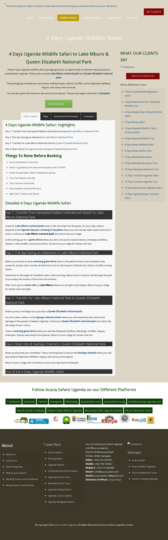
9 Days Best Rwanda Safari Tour (141, 163)
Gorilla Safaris (55, 452)
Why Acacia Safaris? (16, 472)
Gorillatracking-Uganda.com (144, 401)
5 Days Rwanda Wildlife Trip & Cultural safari (140, 130)
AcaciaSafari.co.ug (114, 401)
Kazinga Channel (33, 149)
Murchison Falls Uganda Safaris (103, 410)
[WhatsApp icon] (77, 530)
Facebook (29, 401)
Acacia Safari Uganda (65, 524)
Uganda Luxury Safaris (60, 495)
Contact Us (11, 460)
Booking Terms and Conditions (22, 479)
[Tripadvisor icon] (91, 530)
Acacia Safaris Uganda (143, 466)
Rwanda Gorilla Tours (59, 483)
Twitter (42, 401)
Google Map (114, 479)
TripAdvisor (13, 401)
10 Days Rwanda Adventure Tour (142, 169)
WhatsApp (71, 401)
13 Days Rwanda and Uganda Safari (143, 187)
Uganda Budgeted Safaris (61, 501)
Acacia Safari (138, 460)
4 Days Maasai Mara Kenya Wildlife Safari (143, 113)
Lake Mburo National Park (85, 131)
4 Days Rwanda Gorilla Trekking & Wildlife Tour (142, 103)
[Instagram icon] (88, 530)
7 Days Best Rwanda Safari (138, 156)
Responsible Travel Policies (20, 485)
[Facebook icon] (80, 530)
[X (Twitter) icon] (83, 530)
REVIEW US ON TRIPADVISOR (143, 76)
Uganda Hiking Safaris (59, 489)
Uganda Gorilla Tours (59, 477)
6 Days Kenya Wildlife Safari (139, 144)
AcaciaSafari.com (91, 401)
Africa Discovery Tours (138, 410)
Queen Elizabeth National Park (72, 143)
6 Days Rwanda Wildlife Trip (139, 138)
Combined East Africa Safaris (63, 470)
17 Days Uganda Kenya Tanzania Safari (142, 195)
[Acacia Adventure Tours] (60, 6)
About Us (11, 454)
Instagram (56, 401)
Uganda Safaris (56, 464)
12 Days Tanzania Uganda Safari (142, 175)
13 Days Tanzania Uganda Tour (141, 181)
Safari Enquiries (14, 466)
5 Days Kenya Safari (135, 122)
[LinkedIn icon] (85, 530)
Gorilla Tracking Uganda (145, 478)
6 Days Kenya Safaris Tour (138, 150)
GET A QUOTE (153, 11)
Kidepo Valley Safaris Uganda (64, 410)
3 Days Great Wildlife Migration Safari (141, 93)
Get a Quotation (56, 103)
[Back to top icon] (157, 535)
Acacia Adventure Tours (144, 472)
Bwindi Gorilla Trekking (30, 410)
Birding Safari (55, 458)
